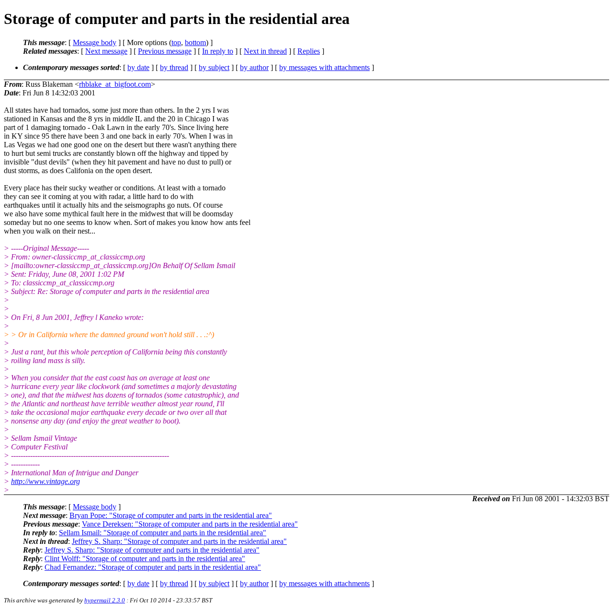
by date (138, 67)
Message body (94, 42)
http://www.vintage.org (45, 481)
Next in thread (265, 51)
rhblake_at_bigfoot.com (115, 84)
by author (254, 67)
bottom (195, 42)
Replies (308, 51)
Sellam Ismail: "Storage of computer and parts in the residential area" (162, 533)
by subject (214, 67)
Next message (106, 51)
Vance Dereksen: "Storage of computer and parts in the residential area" (190, 524)
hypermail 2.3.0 (104, 600)
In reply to (217, 51)
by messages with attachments (324, 67)
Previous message (165, 51)
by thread (174, 67)
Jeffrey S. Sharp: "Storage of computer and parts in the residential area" (179, 541)
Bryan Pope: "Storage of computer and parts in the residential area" (170, 515)
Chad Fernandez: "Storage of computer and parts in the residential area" (153, 567)
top (176, 42)
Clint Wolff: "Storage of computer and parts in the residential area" (145, 558)
